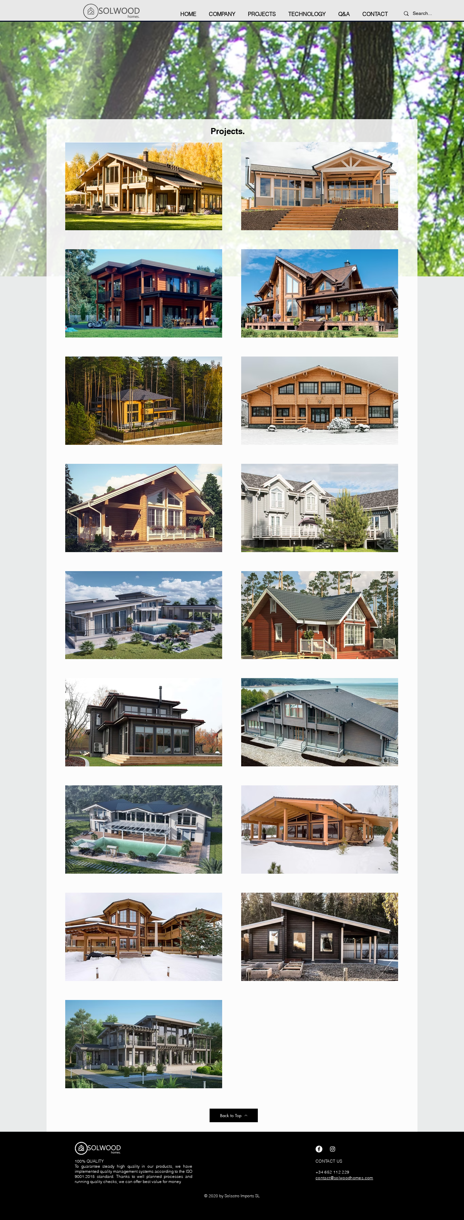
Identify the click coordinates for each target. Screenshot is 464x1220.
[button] (222, 11)
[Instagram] (332, 1149)
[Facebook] (319, 1149)
